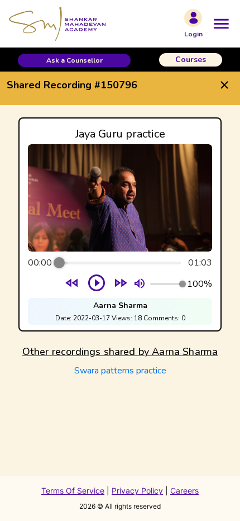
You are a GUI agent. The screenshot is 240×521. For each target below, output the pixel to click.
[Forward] (121, 284)
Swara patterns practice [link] (120, 370)
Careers (184, 490)
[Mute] (139, 284)
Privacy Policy (137, 490)
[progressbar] (119, 262)
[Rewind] (72, 284)
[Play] (96, 284)
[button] (74, 60)
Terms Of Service (72, 490)
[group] (120, 224)
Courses (190, 59)
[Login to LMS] (193, 18)
